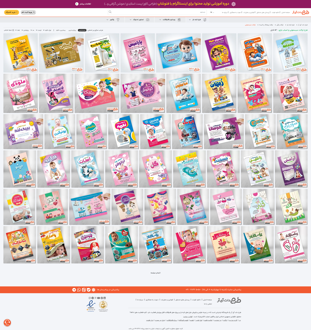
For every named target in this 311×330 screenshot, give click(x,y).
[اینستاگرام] (90, 298)
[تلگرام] (92, 298)
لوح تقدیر (199, 320)
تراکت (225, 320)
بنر (240, 320)
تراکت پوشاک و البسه (266, 25)
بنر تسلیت (217, 320)
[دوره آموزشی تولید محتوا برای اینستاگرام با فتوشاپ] (155, 4)
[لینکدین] (105, 298)
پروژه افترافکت (172, 320)
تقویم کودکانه (183, 320)
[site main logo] (300, 12)
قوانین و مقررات (248, 12)
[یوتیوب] (98, 298)
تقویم (192, 320)
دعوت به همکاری (235, 12)
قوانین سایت (187, 317)
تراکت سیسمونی (250, 25)
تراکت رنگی (280, 25)
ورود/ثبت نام (27, 12)
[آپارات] (95, 298)
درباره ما (224, 12)
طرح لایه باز (290, 25)
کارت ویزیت (233, 320)
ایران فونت (149, 320)
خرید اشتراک (11, 12)
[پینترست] (102, 298)
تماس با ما (208, 304)
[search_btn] (110, 12)
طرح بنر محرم (160, 320)
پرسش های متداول (263, 12)
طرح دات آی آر (303, 25)
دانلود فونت (275, 12)
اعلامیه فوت (208, 320)
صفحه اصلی (285, 12)
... (213, 12)
